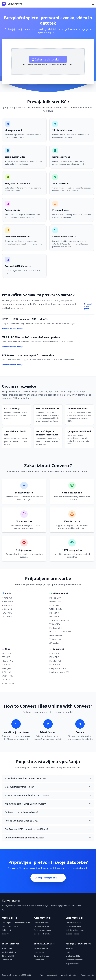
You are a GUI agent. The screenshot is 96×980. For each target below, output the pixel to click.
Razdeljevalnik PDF (9, 952)
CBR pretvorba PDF (57, 668)
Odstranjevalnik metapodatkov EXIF (16, 922)
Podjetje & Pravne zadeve (78, 944)
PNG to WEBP (8, 683)
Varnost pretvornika (68, 975)
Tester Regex (39, 952)
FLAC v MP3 (7, 613)
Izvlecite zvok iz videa (42, 934)
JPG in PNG (6, 672)
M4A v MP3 (7, 609)
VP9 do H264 (55, 639)
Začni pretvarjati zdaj (46, 877)
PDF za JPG (54, 653)
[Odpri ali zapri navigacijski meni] (92, 3)
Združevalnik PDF (8, 956)
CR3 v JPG (6, 657)
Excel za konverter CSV (59, 672)
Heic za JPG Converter (10, 926)
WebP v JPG (6, 930)
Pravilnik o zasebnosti (74, 960)
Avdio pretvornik (42, 918)
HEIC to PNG (7, 661)
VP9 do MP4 (54, 624)
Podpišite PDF (7, 960)
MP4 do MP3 (7, 601)
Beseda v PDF (55, 661)
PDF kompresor (8, 948)
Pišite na (69, 948)
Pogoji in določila (72, 963)
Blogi (68, 952)
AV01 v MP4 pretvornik (59, 620)
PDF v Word (54, 664)
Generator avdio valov (42, 930)
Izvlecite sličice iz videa (75, 930)
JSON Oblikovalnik (41, 948)
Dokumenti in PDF (10, 944)
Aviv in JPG (6, 664)
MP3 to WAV (7, 598)
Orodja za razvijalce (44, 944)
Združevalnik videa (73, 926)
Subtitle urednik (72, 934)
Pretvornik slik (9, 918)
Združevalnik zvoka (41, 926)
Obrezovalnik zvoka (41, 922)
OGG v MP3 (7, 616)
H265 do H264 (55, 635)
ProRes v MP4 (55, 628)
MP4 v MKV (54, 613)
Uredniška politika (73, 956)
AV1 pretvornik (56, 643)
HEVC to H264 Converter (60, 631)
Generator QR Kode (41, 956)
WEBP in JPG (7, 676)
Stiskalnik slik (7, 934)
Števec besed (39, 960)
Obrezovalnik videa (73, 922)
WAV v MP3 (7, 605)
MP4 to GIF (54, 616)
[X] (3, 910)
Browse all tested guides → (88, 306)
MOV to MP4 (55, 601)
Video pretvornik (74, 918)
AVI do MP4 (54, 605)
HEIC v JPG (6, 653)
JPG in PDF (54, 657)
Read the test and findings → (13, 328)
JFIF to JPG (6, 668)
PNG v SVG (6, 679)
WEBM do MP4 (55, 609)
